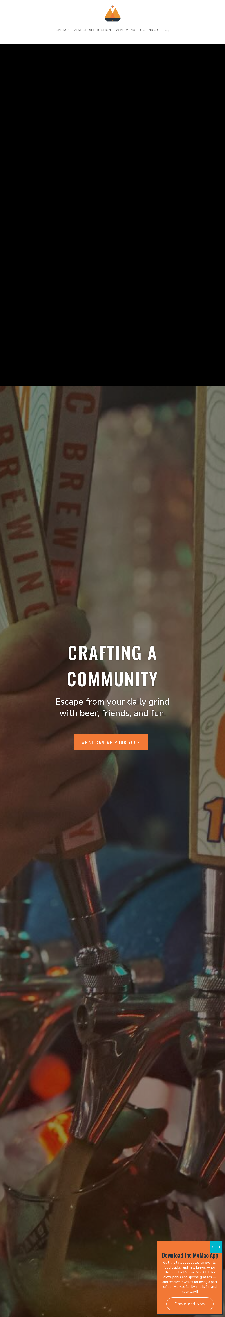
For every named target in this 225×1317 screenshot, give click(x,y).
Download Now (190, 1304)
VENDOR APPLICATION (92, 30)
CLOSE (216, 1247)
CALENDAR (149, 30)
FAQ (166, 30)
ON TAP (62, 30)
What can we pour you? (111, 742)
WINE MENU (125, 30)
